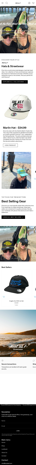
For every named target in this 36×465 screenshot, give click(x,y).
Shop (3, 446)
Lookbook (4, 449)
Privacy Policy (29, 434)
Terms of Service (5, 435)
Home (3, 442)
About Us (4, 452)
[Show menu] (2, 3)
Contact (4, 456)
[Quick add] (4, 296)
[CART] (33, 3)
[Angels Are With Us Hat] (16, 284)
